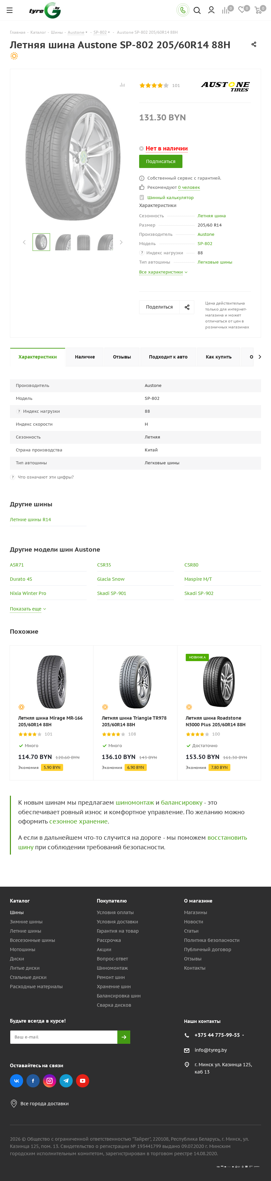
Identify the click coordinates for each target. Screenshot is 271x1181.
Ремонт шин (111, 977)
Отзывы (193, 959)
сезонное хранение (78, 821)
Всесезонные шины (32, 940)
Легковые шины (215, 262)
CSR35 (104, 565)
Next (121, 242)
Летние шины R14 (30, 520)
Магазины (195, 912)
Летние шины (25, 931)
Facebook (33, 1080)
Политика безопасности (212, 940)
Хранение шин (114, 987)
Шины (17, 912)
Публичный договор (207, 949)
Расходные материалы (36, 987)
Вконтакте (16, 1080)
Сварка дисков (114, 1005)
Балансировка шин (119, 996)
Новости (193, 922)
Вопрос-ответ (112, 959)
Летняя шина (212, 216)
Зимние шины (26, 922)
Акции (104, 949)
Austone (206, 234)
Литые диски (25, 968)
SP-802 (205, 243)
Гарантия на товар (118, 931)
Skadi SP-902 (198, 593)
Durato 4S (21, 579)
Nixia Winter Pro (28, 593)
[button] (243, 846)
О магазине (198, 901)
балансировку (181, 802)
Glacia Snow (111, 579)
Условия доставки (117, 922)
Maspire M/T (198, 579)
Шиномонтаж (112, 968)
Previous (24, 242)
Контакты (195, 968)
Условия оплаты (115, 912)
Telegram (66, 1080)
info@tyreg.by (211, 1050)
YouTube (82, 1080)
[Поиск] (197, 11)
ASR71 (17, 565)
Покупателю (112, 901)
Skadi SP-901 (111, 593)
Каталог (20, 901)
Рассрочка (109, 940)
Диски (17, 959)
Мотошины (22, 949)
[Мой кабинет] (211, 10)
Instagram (49, 1080)
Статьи (191, 931)
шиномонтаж (135, 802)
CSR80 (191, 565)
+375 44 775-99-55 (217, 1035)
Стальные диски (28, 977)
